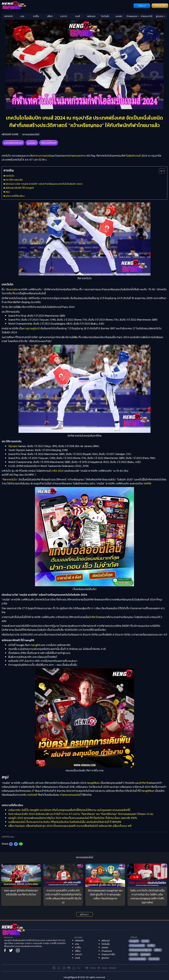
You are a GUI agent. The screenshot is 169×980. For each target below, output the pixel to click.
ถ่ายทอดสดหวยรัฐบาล (140, 950)
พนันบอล (91, 16)
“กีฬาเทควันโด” (10, 479)
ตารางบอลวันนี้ (137, 945)
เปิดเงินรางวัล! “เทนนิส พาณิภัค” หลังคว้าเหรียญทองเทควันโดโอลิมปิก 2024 (43, 184)
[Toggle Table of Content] (160, 171)
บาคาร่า (63, 16)
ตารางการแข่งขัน (43, 156)
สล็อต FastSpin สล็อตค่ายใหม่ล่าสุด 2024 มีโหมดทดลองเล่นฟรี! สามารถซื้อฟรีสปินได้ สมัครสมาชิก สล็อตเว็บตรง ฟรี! (70, 826)
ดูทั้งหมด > (84, 914)
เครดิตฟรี (32, 795)
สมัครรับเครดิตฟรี (13, 143)
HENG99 (8, 16)
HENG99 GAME (10, 134)
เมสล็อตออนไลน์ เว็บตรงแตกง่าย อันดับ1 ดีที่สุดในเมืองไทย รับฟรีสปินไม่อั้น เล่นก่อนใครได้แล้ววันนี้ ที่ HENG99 (64, 822)
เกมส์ (77, 16)
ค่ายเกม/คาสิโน (146, 17)
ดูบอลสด (31, 143)
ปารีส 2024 (57, 471)
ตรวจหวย (153, 959)
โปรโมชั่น (105, 16)
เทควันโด (9, 176)
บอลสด (119, 16)
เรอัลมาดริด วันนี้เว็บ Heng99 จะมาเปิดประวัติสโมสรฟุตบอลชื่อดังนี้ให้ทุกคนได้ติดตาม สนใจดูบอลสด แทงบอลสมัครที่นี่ (69, 810)
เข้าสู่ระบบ (141, 5)
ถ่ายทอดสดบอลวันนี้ (70, 795)
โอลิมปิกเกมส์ (133, 156)
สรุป (7, 192)
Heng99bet (93, 783)
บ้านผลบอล (132, 16)
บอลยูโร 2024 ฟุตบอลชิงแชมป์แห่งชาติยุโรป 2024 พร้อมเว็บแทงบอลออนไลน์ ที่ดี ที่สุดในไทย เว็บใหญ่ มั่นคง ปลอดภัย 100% (72, 818)
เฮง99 (145, 941)
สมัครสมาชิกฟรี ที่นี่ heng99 (19, 188)
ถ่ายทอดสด (75, 156)
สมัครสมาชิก (159, 5)
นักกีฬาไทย (94, 617)
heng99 (35, 645)
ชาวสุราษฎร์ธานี (31, 328)
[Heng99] (67, 5)
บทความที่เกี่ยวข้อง (15, 196)
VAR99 (147, 483)
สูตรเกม (160, 16)
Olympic (12, 446)
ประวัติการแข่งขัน (14, 180)
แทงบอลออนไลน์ (30, 134)
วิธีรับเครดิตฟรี (48, 143)
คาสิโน (36, 16)
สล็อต (50, 16)
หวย (22, 16)
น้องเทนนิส (12, 289)
